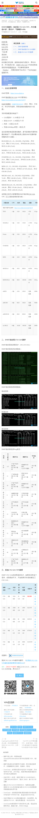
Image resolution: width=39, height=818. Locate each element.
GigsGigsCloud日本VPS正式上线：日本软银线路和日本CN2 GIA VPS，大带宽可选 (10, 744)
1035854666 (28, 707)
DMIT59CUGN (17, 104)
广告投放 (31, 813)
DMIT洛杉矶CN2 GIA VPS (5, 44)
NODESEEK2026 (17, 655)
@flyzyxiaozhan (8, 716)
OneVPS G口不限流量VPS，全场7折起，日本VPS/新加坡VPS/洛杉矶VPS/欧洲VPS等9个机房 (29, 744)
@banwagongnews (24, 720)
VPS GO (19, 3)
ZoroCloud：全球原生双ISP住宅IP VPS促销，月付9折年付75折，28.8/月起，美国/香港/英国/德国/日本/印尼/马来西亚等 (20, 772)
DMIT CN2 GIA (21, 65)
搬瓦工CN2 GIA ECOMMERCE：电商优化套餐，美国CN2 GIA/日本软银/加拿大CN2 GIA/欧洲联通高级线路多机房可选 (20, 787)
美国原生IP (12, 67)
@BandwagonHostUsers (10, 720)
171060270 (7, 712)
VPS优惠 (17, 20)
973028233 (15, 705)
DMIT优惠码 (6, 104)
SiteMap (13, 813)
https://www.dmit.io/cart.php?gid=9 (13, 100)
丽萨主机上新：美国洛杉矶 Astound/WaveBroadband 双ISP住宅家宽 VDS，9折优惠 (20, 759)
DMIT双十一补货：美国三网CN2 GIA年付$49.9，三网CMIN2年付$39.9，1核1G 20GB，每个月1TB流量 (20, 779)
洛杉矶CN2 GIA (11, 97)
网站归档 (19, 813)
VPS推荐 (4, 32)
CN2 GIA (31, 194)
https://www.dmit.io (17, 93)
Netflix (5, 70)
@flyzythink (23, 716)
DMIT (7, 88)
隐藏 (23, 43)
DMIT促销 (15, 730)
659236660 (28, 712)
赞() (20, 675)
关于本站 (25, 813)
